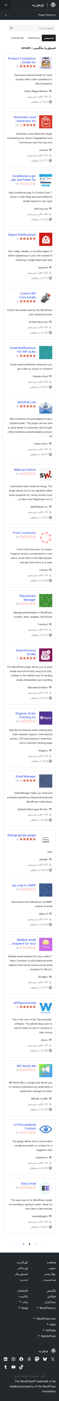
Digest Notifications (22, 234)
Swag (23, 1308)
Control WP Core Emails (27, 295)
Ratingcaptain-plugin (22, 835)
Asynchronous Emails (26, 652)
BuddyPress (47, 1336)
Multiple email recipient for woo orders (24, 942)
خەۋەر (52, 1268)
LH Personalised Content (24, 1126)
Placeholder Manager (28, 597)
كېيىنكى (16, 1244)
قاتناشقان (22, 1290)
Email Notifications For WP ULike (23, 349)
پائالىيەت (23, 1296)
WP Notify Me (26, 1066)
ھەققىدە (51, 1262)
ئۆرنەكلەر (23, 1268)
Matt (51, 1324)
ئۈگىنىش (51, 1290)
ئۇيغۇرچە (43, 1351)
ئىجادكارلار (50, 1302)
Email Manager (26, 776)
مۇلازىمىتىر (50, 1274)
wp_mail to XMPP (24, 885)
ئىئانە (23, 1302)
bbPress (49, 1330)
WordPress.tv (46, 1308)
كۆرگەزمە (22, 1262)
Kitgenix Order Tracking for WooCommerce (25, 715)
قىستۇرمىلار (21, 1274)
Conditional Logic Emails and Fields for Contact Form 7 (21, 178)
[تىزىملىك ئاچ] (5, 5)
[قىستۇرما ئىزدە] (11, 28)
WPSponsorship (25, 1003)
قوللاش (51, 1296)
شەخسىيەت (49, 1279)
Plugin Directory (47, 14)
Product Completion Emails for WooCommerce (22, 60)
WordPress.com (44, 1318)
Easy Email (28, 1183)
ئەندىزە (24, 1279)
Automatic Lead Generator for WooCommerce (25, 119)
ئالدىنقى (43, 1244)
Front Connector (24, 532)
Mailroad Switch (25, 469)
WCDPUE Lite (26, 402)
